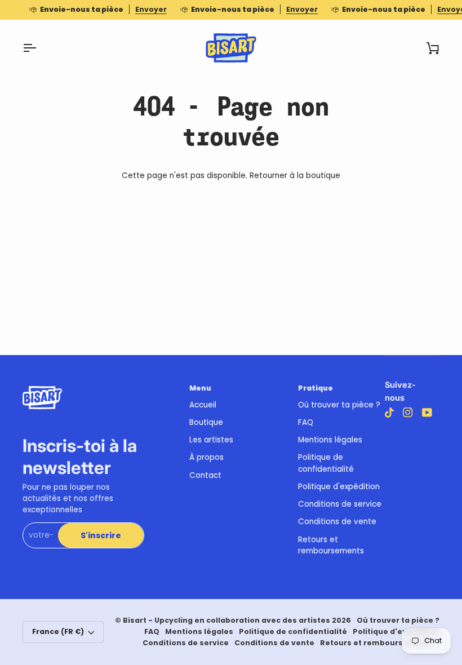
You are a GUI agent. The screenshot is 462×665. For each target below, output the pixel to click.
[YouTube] (427, 412)
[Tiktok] (389, 412)
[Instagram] (408, 412)
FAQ (305, 422)
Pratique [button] (315, 388)
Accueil (202, 405)
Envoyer (151, 9)
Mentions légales (330, 440)
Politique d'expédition (339, 486)
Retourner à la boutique (295, 175)
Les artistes (211, 440)
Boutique (206, 422)
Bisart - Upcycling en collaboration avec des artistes (226, 620)
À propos (206, 457)
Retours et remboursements (331, 545)
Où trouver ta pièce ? (339, 405)
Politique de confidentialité (326, 463)
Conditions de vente (337, 521)
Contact (205, 475)
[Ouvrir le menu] (39, 48)
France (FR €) (58, 631)
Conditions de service (339, 504)
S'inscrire (101, 535)
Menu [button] (200, 388)
